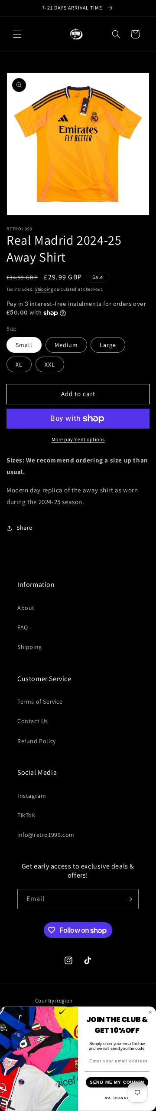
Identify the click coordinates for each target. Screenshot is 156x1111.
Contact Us (32, 721)
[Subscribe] (128, 899)
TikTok (26, 815)
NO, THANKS (117, 1098)
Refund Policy (36, 741)
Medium (66, 345)
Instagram (31, 796)
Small (24, 345)
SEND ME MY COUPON (117, 1082)
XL (19, 364)
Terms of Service (40, 701)
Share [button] (24, 527)
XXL (50, 364)
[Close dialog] (150, 1012)
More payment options (78, 439)
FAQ (22, 627)
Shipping (44, 289)
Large (108, 345)
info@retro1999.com (46, 835)
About (26, 608)
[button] (17, 34)
